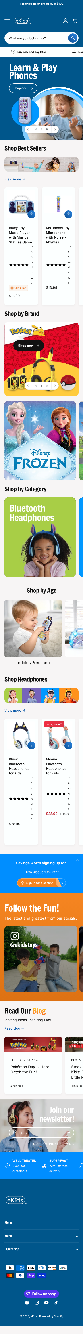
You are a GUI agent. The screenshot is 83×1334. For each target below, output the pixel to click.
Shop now (21, 88)
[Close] (77, 859)
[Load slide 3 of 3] (47, 129)
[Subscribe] (69, 1132)
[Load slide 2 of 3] (41, 129)
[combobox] (41, 38)
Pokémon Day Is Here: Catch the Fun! (30, 1069)
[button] (7, 21)
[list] (41, 52)
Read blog (12, 1028)
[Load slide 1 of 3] (36, 129)
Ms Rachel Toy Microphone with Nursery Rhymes (58, 235)
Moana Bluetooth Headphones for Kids (56, 766)
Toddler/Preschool (33, 662)
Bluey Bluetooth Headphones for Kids (19, 766)
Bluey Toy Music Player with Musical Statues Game (20, 235)
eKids (34, 1316)
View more (12, 179)
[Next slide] (54, 129)
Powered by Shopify (51, 1316)
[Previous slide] (28, 129)
